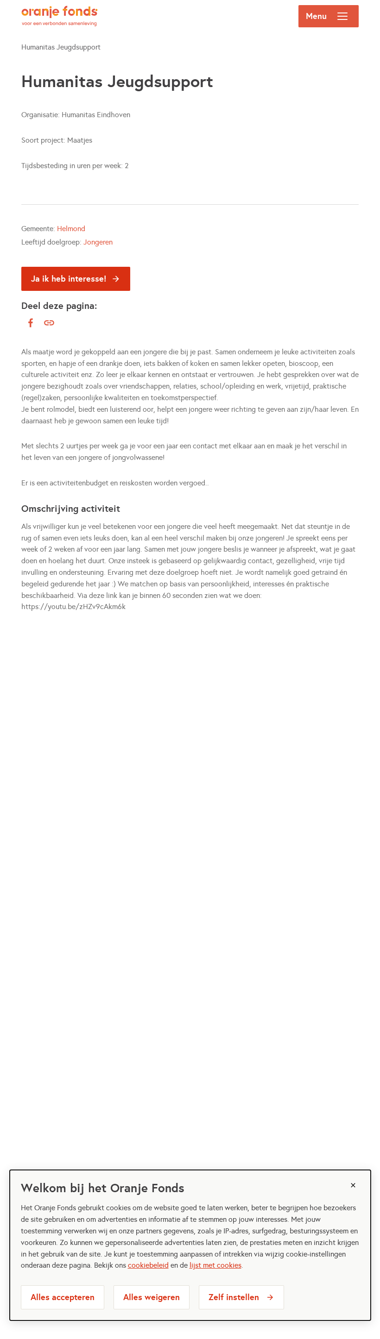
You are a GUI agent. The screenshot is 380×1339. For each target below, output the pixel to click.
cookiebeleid (148, 1265)
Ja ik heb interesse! (69, 278)
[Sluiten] (353, 1185)
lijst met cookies (215, 1265)
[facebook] (30, 323)
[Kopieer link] (49, 323)
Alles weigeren (151, 1297)
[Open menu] (342, 16)
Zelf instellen (234, 1297)
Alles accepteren (63, 1297)
